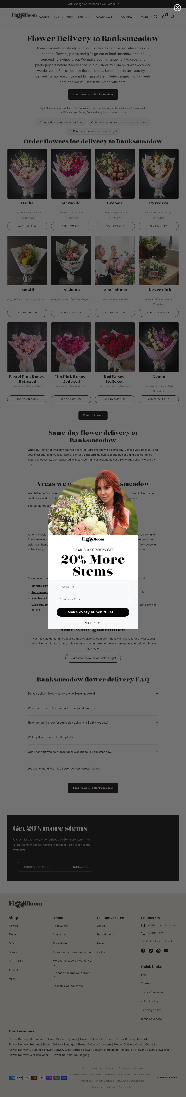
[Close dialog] (177, 8)
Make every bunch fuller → (93, 612)
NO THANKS (93, 623)
